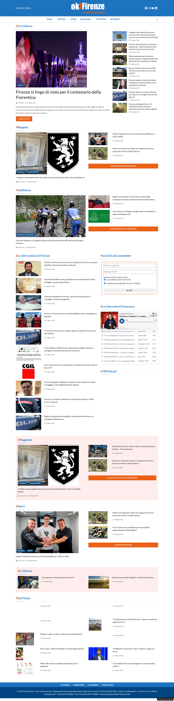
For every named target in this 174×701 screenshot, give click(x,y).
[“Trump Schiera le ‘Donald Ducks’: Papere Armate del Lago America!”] (99, 624)
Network (115, 19)
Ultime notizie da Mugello (123, 166)
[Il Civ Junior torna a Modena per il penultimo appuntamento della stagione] (99, 532)
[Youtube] (153, 8)
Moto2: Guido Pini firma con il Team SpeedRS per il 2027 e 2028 (42, 556)
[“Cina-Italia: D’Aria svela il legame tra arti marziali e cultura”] (99, 668)
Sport (74, 19)
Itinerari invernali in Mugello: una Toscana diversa (133, 577)
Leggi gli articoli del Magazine (122, 478)
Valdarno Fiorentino (26, 235)
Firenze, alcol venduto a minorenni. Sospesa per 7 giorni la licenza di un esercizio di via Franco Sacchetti (143, 46)
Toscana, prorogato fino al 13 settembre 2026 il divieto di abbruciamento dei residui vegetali (143, 106)
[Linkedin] (156, 8)
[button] (157, 19)
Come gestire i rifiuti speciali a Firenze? (57, 577)
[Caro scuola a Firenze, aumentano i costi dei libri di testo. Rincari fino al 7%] (28, 371)
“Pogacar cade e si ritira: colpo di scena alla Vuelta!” (61, 634)
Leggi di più (24, 119)
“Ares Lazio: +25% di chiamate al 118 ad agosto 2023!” (62, 649)
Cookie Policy (78, 685)
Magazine (85, 19)
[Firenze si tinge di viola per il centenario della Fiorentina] (63, 59)
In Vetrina (101, 19)
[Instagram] (149, 8)
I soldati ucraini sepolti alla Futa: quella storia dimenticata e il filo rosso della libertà (50, 177)
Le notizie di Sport (123, 545)
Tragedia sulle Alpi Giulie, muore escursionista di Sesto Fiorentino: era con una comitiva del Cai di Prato (143, 34)
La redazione (93, 685)
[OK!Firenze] (87, 8)
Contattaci (65, 685)
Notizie (61, 19)
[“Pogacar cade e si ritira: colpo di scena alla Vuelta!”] (26, 639)
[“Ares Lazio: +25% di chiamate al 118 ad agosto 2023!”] (26, 653)
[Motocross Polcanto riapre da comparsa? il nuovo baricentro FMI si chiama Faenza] (99, 153)
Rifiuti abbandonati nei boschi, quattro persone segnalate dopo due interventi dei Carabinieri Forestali (143, 58)
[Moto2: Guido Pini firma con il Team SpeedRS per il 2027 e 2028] (99, 138)
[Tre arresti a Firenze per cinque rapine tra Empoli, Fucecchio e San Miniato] (28, 337)
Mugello (21, 172)
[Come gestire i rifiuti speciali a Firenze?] (28, 582)
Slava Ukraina (33, 172)
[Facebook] (146, 8)
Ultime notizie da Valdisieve (123, 229)
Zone (49, 19)
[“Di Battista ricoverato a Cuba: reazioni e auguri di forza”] (99, 653)
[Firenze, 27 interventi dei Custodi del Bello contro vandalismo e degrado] (28, 319)
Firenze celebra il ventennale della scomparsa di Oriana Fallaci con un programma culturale (142, 82)
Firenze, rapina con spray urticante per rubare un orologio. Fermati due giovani (143, 94)
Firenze (20, 85)
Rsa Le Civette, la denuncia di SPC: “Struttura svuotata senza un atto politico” (142, 70)
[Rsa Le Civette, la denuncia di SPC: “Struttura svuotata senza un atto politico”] (120, 72)
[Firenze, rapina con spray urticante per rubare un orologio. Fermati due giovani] (120, 96)
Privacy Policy (108, 685)
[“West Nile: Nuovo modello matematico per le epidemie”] (26, 668)
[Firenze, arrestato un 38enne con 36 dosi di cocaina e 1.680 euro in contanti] (28, 405)
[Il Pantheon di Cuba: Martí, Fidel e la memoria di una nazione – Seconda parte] (98, 451)
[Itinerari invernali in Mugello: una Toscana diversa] (98, 582)
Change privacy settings (165, 699)
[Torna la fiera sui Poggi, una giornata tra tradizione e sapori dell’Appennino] (99, 216)
